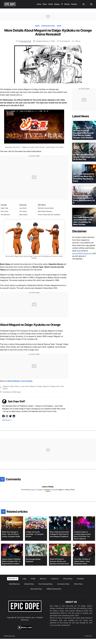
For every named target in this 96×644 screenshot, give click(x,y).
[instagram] (6, 416)
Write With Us (12, 579)
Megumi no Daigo (48, 26)
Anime (50, 4)
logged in (33, 489)
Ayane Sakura (15, 386)
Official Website (13, 381)
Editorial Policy (29, 584)
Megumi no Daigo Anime (51, 386)
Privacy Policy (67, 579)
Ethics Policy (78, 584)
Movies (67, 4)
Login (24, 579)
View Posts (7, 420)
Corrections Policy (63, 584)
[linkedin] (13, 416)
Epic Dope (12, 636)
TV (62, 4)
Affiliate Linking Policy (54, 589)
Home (39, 4)
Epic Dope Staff (25, 41)
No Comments (65, 41)
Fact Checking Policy (45, 584)
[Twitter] (10, 416)
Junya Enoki (24, 386)
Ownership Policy (36, 589)
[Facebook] (3, 416)
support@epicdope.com (82, 253)
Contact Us (54, 579)
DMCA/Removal (14, 584)
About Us (43, 579)
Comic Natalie (26, 381)
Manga (56, 4)
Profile (33, 579)
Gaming (74, 4)
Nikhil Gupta (16, 392)
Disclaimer (80, 579)
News (45, 4)
